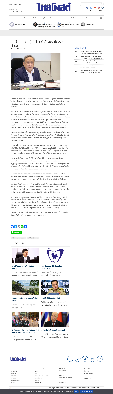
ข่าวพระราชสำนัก (15, 380)
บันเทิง (62, 18)
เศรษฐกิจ (42, 18)
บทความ (13, 376)
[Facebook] (87, 8)
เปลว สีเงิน (22, 18)
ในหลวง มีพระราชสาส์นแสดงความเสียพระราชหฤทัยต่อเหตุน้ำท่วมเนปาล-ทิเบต (91, 67)
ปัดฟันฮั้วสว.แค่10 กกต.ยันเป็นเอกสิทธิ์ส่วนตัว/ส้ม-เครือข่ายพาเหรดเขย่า (25, 331)
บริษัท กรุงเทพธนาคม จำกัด (18, 238)
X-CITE (61, 373)
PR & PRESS (87, 369)
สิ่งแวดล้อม (38, 383)
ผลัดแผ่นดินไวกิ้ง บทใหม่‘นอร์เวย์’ (53, 330)
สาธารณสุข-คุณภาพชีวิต (65, 378)
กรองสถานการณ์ (39, 369)
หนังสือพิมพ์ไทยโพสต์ (33, 238)
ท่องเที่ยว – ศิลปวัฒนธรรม (42, 376)
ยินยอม (76, 391)
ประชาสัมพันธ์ (38, 378)
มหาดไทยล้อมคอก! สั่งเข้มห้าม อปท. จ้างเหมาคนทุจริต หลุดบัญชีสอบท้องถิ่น (90, 57)
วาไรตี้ (36, 371)
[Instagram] (99, 8)
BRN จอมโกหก (90, 25)
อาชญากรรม (62, 371)
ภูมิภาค (37, 380)
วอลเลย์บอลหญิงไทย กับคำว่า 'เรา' (70, 26)
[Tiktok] (102, 8)
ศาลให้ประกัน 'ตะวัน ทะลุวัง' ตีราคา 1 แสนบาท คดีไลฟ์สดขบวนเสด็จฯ (90, 62)
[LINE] (100, 359)
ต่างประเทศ (53, 18)
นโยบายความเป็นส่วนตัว (87, 391)
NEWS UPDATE (80, 48)
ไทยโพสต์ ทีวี (83, 18)
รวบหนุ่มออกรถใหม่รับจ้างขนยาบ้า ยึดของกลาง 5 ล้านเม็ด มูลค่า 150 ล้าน (91, 72)
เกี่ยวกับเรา (86, 371)
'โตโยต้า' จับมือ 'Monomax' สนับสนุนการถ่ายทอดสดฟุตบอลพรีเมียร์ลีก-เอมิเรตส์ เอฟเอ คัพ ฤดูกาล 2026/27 (91, 52)
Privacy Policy (88, 378)
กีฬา (36, 373)
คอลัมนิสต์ (33, 18)
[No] (111, 391)
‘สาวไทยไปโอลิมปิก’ (20, 25)
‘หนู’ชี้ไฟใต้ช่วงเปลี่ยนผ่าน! (50, 298)
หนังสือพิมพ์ (72, 18)
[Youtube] (95, 8)
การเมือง (12, 18)
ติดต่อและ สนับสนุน (89, 373)
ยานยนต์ (61, 375)
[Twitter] (91, 8)
